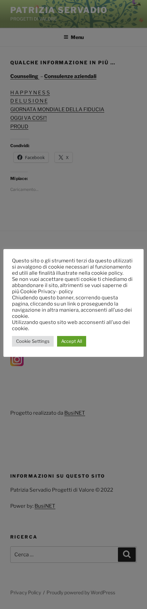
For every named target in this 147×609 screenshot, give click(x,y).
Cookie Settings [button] (33, 341)
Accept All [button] (71, 341)
